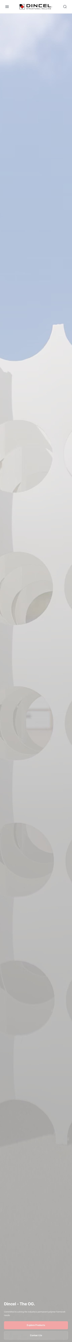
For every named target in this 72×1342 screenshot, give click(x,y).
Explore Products (36, 1325)
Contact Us (36, 1335)
